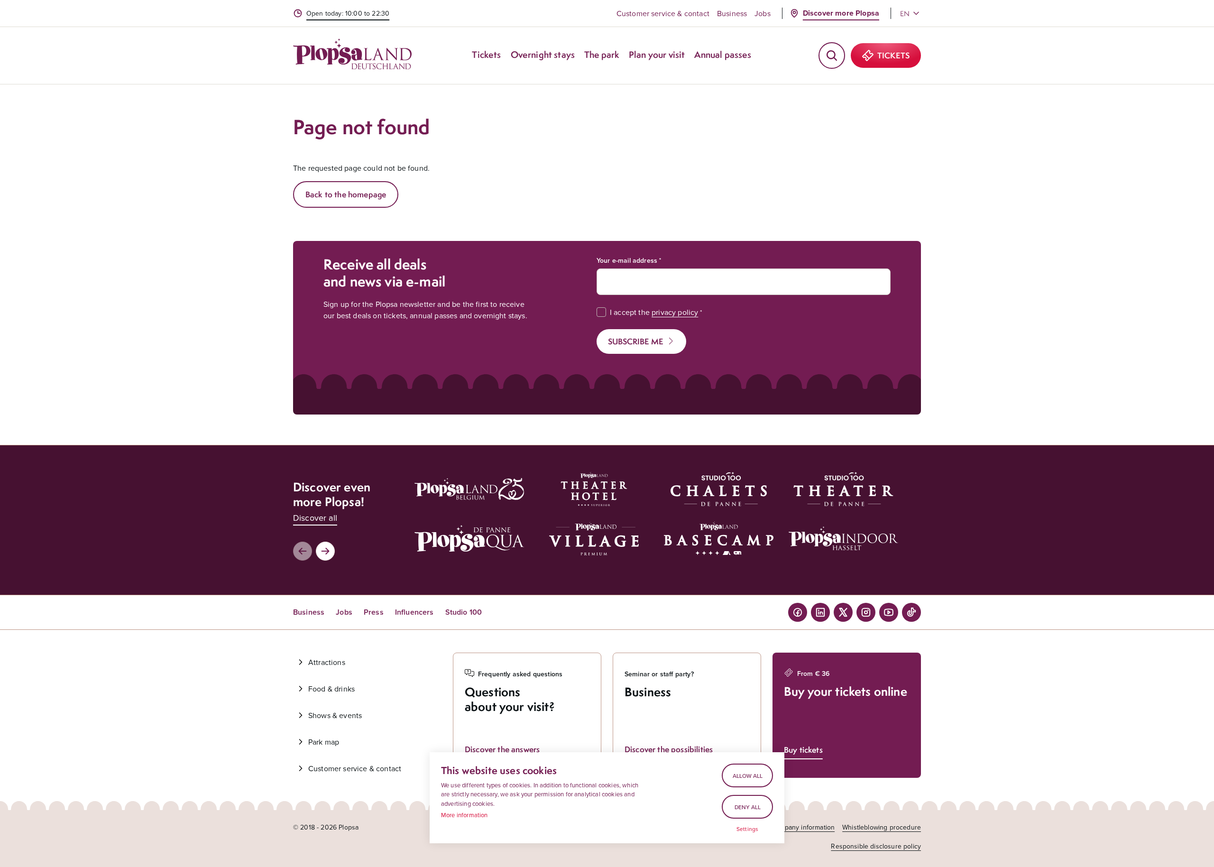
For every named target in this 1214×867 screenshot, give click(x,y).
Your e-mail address (627, 260)
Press (374, 612)
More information (464, 815)
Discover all (315, 518)
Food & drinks (331, 688)
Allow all (748, 776)
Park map (323, 742)
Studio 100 (463, 612)
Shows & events (335, 715)
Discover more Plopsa (841, 13)
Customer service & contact (662, 13)
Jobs (762, 13)
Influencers (414, 612)
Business (732, 13)
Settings (747, 829)
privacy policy (675, 312)
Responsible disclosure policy (876, 846)
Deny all (748, 807)
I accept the (654, 312)
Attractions (326, 662)
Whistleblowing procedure (881, 827)
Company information (803, 827)
